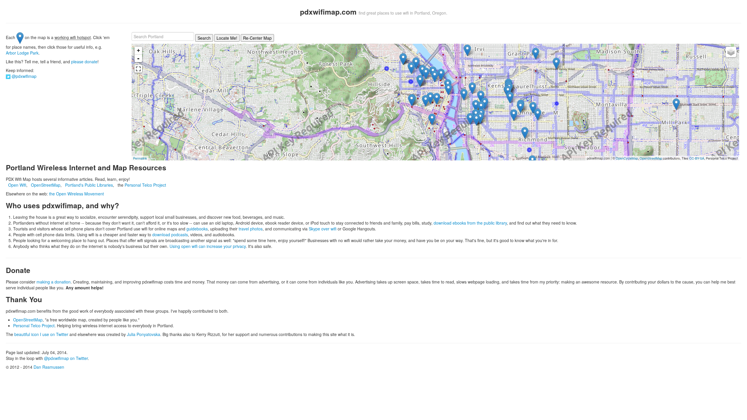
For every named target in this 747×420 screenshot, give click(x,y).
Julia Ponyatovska (143, 334)
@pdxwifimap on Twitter (66, 358)
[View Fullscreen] (138, 69)
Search (204, 38)
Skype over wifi (322, 229)
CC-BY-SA (696, 158)
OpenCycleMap (627, 158)
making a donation (53, 282)
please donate (84, 61)
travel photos (251, 229)
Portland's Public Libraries (89, 185)
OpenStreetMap (651, 158)
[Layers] (731, 52)
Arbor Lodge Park (22, 53)
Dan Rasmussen (49, 367)
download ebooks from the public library (470, 223)
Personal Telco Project (145, 185)
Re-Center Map (257, 38)
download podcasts (170, 234)
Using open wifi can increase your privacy (208, 246)
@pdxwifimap (24, 76)
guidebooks (197, 229)
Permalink (140, 158)
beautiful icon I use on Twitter (41, 334)
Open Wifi (17, 185)
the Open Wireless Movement (76, 194)
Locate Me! (227, 38)
